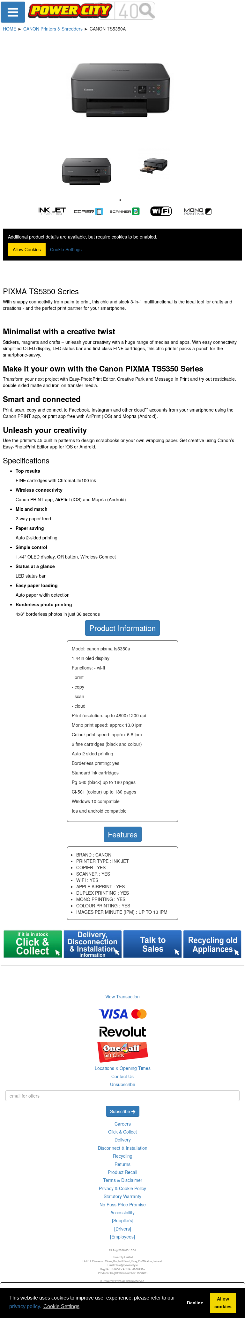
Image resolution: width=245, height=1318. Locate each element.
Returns (122, 1164)
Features (122, 834)
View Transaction (122, 996)
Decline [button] (195, 1302)
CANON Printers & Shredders (53, 28)
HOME (9, 28)
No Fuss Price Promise (123, 1204)
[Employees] (122, 1236)
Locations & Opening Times (123, 1068)
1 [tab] (120, 200)
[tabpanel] (86, 171)
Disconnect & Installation (122, 1148)
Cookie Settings (66, 249)
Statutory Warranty (122, 1196)
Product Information (122, 627)
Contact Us (122, 1076)
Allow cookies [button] (223, 1302)
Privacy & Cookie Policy (122, 1188)
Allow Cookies (27, 249)
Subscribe (120, 1111)
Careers (123, 1123)
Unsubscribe (122, 1084)
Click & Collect (122, 1131)
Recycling (122, 1156)
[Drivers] (122, 1228)
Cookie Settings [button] (61, 1306)
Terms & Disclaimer (122, 1180)
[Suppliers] (122, 1220)
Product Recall (122, 1172)
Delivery (123, 1139)
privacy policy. (25, 1306)
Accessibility (122, 1212)
